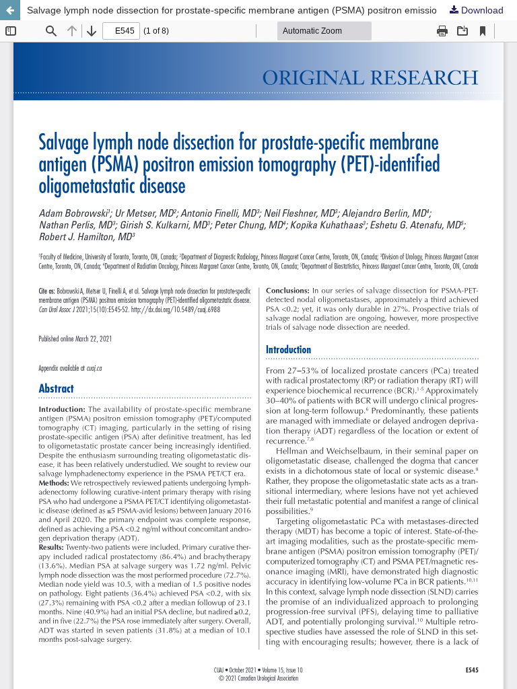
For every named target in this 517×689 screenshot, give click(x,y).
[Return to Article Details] (10, 10)
